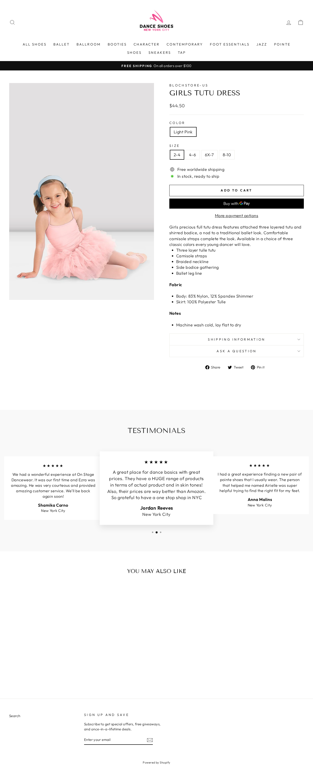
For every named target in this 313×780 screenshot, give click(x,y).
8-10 (227, 154)
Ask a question (236, 351)
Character (147, 44)
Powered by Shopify (156, 762)
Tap (182, 52)
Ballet (61, 44)
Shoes (134, 52)
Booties (117, 44)
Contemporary (185, 44)
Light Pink (183, 131)
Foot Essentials (230, 44)
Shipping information (236, 339)
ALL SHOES (35, 44)
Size (174, 146)
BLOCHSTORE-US (188, 85)
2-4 (177, 154)
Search (14, 716)
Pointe (282, 44)
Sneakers (159, 52)
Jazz (261, 44)
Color (177, 123)
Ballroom (89, 44)
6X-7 (209, 154)
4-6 (192, 154)
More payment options (236, 215)
